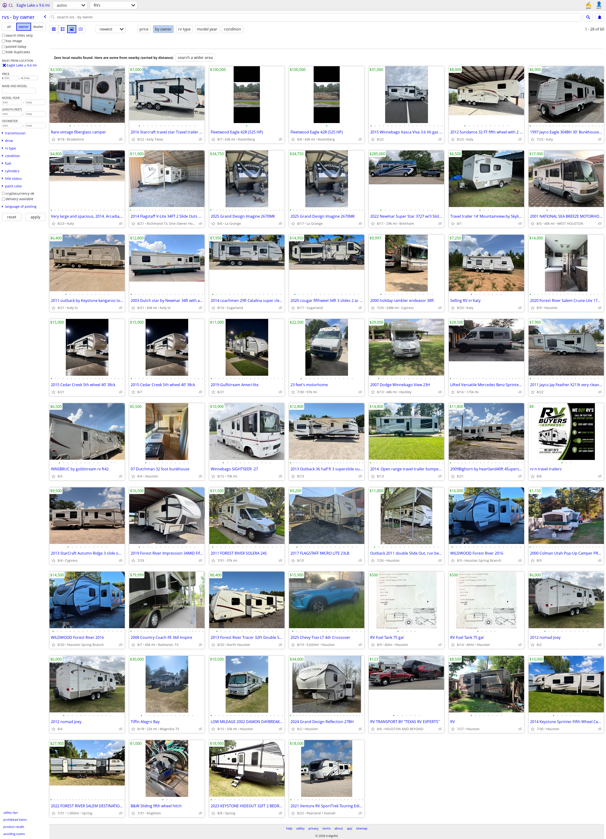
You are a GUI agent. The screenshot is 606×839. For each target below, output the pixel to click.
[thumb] (62, 29)
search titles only (19, 35)
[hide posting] (121, 139)
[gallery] (71, 29)
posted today (16, 46)
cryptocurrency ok (20, 193)
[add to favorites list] (53, 139)
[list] (53, 29)
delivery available (19, 199)
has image (14, 41)
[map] (80, 29)
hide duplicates (18, 52)
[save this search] (599, 17)
